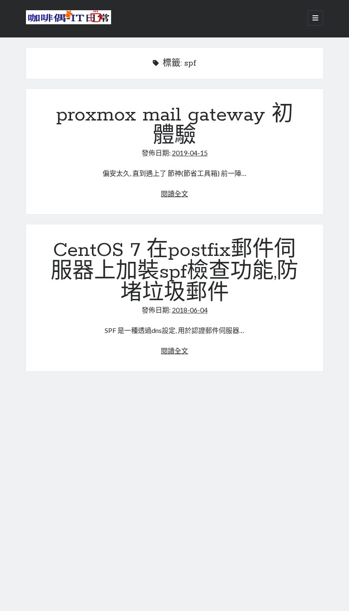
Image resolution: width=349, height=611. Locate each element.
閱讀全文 (174, 193)
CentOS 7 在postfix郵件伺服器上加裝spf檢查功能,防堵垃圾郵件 (174, 272)
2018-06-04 (190, 310)
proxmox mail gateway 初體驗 (174, 126)
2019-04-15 (190, 153)
